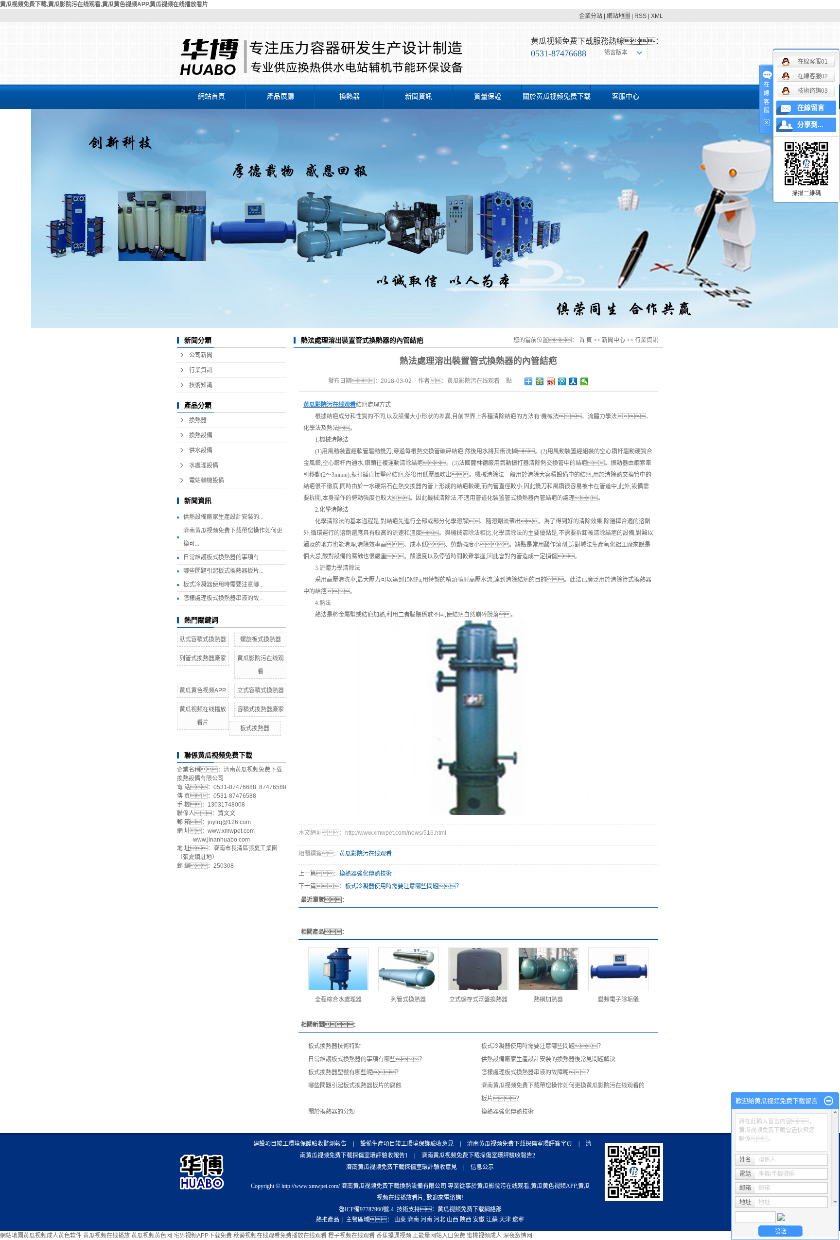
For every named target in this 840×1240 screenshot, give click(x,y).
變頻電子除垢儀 (618, 999)
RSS (640, 16)
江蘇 (492, 1219)
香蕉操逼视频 (393, 1235)
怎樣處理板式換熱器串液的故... (223, 598)
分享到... (810, 124)
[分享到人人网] (573, 381)
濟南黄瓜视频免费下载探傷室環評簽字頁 (519, 1143)
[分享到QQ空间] (540, 381)
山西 (452, 1219)
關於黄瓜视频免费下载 (557, 96)
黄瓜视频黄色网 (151, 1235)
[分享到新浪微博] (551, 381)
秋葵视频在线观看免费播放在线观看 (280, 1235)
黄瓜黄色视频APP (202, 690)
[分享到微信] (584, 381)
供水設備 (200, 450)
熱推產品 (327, 1219)
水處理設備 (203, 465)
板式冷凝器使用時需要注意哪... (223, 584)
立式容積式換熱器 (260, 690)
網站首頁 (211, 96)
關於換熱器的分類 (331, 1111)
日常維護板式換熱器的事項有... (223, 557)
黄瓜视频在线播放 (106, 1235)
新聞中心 (613, 340)
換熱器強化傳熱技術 (365, 873)
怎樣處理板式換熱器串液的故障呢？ (536, 1072)
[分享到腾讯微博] (562, 381)
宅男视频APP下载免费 (203, 1235)
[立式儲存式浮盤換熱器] (478, 969)
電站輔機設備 (206, 480)
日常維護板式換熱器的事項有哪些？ (366, 1059)
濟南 (413, 1219)
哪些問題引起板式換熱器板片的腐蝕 (355, 1085)
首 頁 (585, 340)
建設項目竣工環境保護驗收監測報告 (300, 1143)
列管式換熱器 (408, 999)
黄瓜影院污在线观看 (365, 853)
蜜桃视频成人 (484, 1235)
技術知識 (200, 385)
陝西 (466, 1219)
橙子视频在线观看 (351, 1235)
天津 (505, 1219)
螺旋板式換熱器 (260, 639)
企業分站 (590, 16)
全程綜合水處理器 (338, 999)
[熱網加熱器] (548, 969)
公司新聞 (200, 355)
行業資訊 (200, 370)
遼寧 (518, 1219)
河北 (439, 1219)
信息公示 (482, 1167)
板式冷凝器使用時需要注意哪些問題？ (403, 886)
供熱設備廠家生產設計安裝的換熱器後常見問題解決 (548, 1059)
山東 (400, 1219)
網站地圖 (618, 16)
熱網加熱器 (548, 999)
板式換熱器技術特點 (334, 1046)
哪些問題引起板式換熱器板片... (223, 571)
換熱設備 (200, 435)
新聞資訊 (418, 96)
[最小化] (828, 1101)
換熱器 (349, 96)
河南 (426, 1219)
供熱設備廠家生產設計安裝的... (223, 517)
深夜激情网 (517, 1235)
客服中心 (625, 96)
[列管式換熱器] (408, 969)
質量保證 (487, 96)
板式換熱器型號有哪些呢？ (355, 1072)
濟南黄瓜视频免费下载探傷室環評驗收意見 (401, 1167)
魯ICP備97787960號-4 (366, 1209)
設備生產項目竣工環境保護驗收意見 (407, 1143)
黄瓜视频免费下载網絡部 (470, 1209)
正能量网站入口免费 (439, 1235)
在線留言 (810, 107)
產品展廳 (280, 96)
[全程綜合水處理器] (338, 969)
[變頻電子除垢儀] (618, 969)
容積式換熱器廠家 (260, 709)
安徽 (479, 1219)
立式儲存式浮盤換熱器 (478, 999)
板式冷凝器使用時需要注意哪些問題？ (542, 1046)
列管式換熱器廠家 (202, 658)
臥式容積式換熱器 (202, 639)
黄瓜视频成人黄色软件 (52, 1235)
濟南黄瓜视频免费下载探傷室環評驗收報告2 (478, 1155)
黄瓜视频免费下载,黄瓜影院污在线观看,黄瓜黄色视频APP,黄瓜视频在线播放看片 (104, 4)
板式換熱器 (254, 728)
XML (657, 16)
